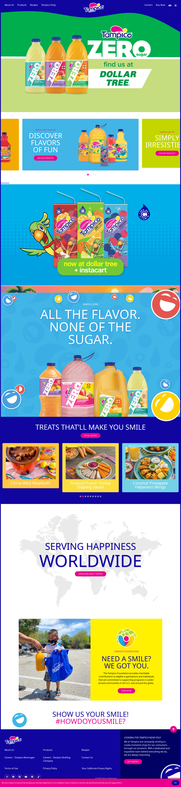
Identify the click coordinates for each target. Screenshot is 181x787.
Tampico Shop (48, 4)
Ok (175, 783)
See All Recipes (90, 435)
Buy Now (160, 4)
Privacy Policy (50, 768)
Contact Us (87, 757)
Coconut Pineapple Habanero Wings (132, 485)
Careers (148, 4)
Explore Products (14, 158)
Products (22, 4)
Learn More (126, 691)
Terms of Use (11, 768)
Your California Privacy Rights (97, 768)
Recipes (34, 4)
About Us (9, 4)
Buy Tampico (133, 761)
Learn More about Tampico (90, 574)
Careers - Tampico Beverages (20, 757)
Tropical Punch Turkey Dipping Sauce (72, 485)
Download (5, 183)
